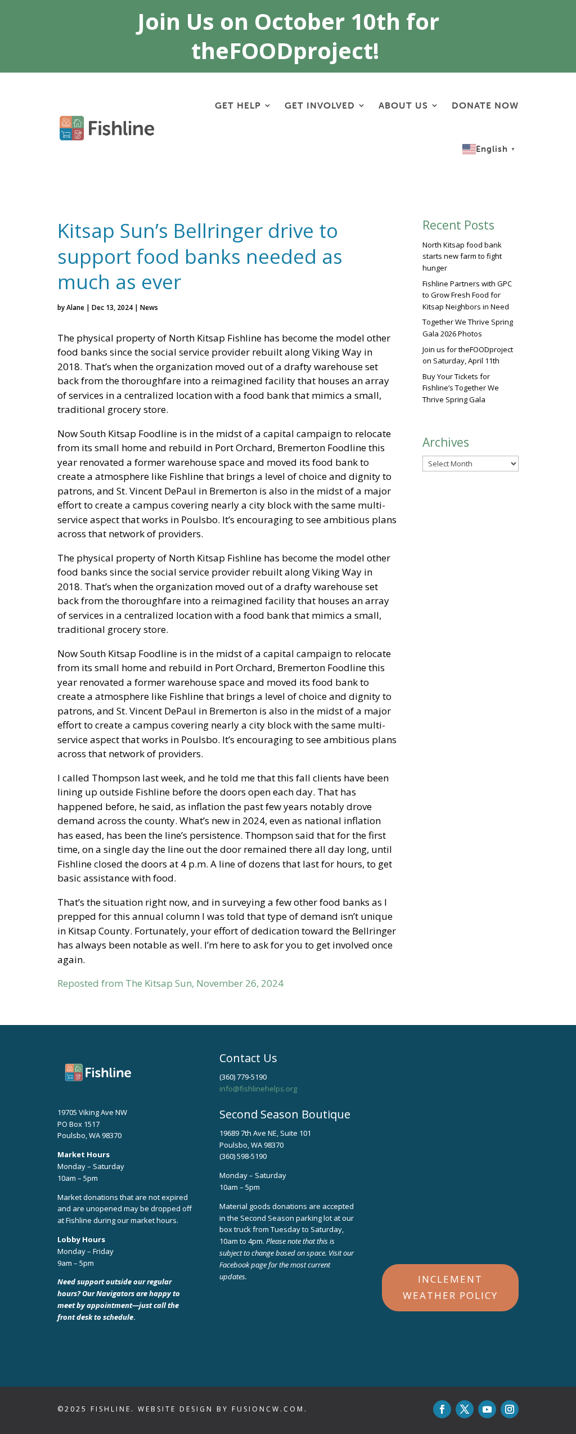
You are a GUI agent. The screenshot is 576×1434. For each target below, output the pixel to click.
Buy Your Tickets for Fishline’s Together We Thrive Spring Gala (460, 388)
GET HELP (238, 105)
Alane (75, 307)
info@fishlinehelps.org (258, 1089)
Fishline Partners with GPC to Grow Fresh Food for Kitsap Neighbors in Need (467, 295)
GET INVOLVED (320, 105)
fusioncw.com (268, 1409)
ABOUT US (403, 105)
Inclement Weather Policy (450, 1287)
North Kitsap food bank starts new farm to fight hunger (462, 256)
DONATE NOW (485, 105)
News (149, 307)
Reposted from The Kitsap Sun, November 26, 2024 (170, 983)
